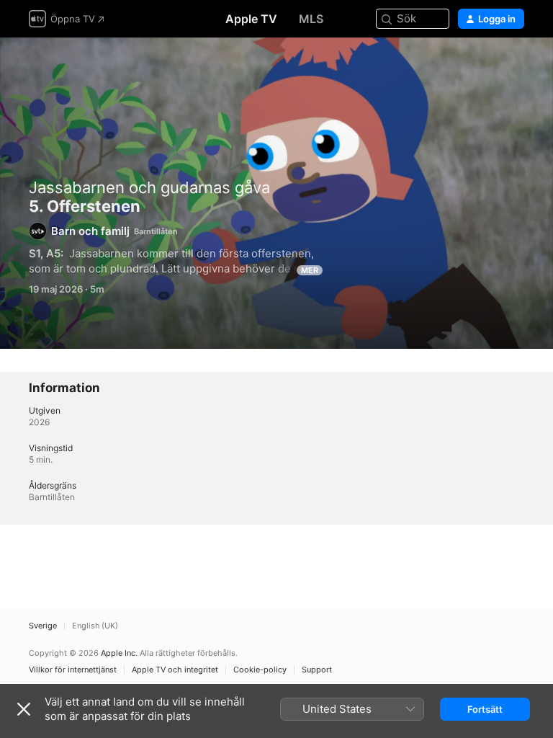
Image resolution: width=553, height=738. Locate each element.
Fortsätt (485, 709)
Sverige (43, 626)
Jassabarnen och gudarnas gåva (149, 187)
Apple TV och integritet (175, 670)
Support (317, 670)
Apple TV (251, 19)
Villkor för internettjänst (73, 670)
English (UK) (95, 626)
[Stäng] (23, 709)
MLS (311, 19)
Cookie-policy (260, 670)
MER (309, 270)
